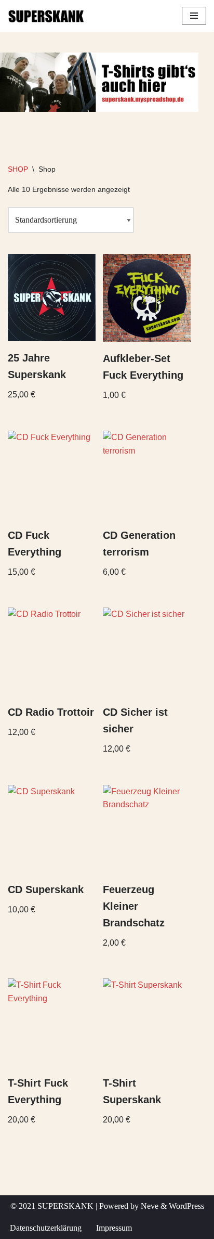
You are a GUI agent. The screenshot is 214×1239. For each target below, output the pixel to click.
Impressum (114, 1227)
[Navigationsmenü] (194, 15)
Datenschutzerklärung (46, 1227)
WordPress (186, 1206)
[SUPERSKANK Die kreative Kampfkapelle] (47, 15)
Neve (149, 1206)
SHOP (18, 169)
